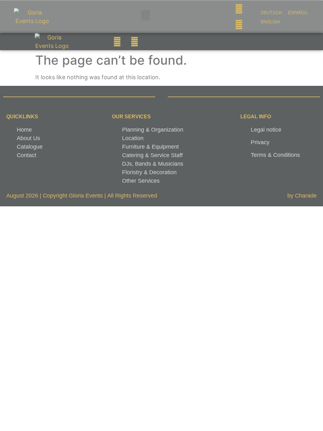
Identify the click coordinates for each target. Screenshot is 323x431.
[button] (145, 15)
